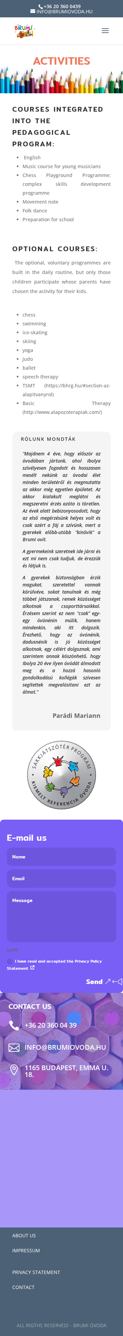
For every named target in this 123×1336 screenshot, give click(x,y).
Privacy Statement (36, 1272)
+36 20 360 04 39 (51, 1025)
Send (94, 981)
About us (24, 1235)
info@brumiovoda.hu (65, 1047)
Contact (23, 1287)
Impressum (26, 1250)
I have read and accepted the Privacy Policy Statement (54, 964)
